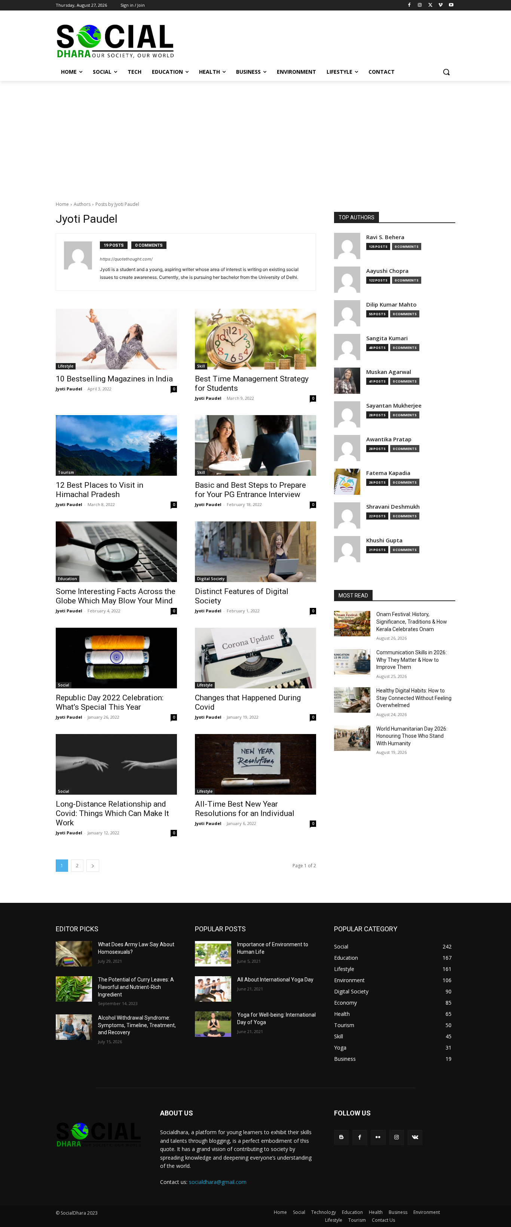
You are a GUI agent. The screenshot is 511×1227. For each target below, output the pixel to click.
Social (63, 685)
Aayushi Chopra (387, 270)
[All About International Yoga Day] (213, 989)
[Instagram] (420, 5)
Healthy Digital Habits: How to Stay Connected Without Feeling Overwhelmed (414, 698)
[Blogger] (341, 1137)
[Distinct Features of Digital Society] (255, 551)
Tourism (66, 472)
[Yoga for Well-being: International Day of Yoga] (213, 1024)
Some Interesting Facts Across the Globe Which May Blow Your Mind (115, 596)
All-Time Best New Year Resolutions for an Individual (244, 809)
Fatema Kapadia (388, 473)
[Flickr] (378, 1137)
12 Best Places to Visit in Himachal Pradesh (99, 490)
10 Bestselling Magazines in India (114, 378)
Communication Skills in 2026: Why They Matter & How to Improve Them (411, 659)
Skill (201, 366)
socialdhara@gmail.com (218, 1181)
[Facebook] (409, 5)
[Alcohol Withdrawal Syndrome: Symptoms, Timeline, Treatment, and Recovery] (74, 1027)
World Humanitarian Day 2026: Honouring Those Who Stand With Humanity (411, 736)
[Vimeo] (440, 5)
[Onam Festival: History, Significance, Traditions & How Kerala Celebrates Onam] (352, 623)
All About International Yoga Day (275, 980)
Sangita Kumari (387, 338)
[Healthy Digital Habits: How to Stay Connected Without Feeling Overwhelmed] (352, 700)
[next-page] (92, 865)
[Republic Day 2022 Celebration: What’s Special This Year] (116, 658)
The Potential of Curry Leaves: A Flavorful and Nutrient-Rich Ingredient (136, 987)
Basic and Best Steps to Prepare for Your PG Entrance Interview (250, 490)
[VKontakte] (415, 1137)
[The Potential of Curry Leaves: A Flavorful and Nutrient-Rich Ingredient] (74, 989)
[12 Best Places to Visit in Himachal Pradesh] (116, 445)
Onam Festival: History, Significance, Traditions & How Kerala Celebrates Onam (411, 621)
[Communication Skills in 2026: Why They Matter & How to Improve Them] (352, 662)
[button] (446, 72)
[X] (430, 5)
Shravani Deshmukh (393, 506)
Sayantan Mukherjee (394, 405)
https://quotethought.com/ (126, 259)
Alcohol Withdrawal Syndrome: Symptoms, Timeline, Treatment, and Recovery (137, 1025)
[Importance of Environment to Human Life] (213, 953)
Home (62, 204)
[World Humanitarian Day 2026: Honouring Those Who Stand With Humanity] (352, 738)
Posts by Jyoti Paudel (117, 204)
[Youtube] (451, 5)
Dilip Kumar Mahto (391, 304)
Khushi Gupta (384, 540)
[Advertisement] (255, 137)
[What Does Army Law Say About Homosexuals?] (74, 953)
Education (67, 578)
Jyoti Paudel (69, 389)
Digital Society (210, 578)
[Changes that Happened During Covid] (255, 658)
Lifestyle (65, 366)
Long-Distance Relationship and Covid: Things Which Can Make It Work (112, 813)
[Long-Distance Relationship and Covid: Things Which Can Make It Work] (116, 764)
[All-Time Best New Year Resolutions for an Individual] (255, 764)
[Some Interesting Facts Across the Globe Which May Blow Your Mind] (116, 551)
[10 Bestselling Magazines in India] (116, 339)
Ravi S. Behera (385, 237)
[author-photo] (82, 262)
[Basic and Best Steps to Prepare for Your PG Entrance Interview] (255, 445)
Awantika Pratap (388, 439)
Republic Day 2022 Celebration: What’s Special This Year (109, 702)
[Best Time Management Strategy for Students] (255, 339)
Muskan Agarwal (388, 371)
